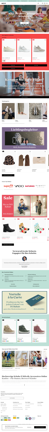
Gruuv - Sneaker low (6, 57)
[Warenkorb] (45, 3)
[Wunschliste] (42, 3)
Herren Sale (36, 65)
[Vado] (8, 187)
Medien (26, 411)
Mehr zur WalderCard (36, 288)
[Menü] (47, 3)
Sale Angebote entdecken (8, 246)
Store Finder (13, 286)
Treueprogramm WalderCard (17, 406)
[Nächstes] (46, 192)
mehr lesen (45, 351)
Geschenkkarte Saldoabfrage (17, 409)
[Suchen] (38, 3)
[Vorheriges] (3, 192)
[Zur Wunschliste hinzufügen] (15, 40)
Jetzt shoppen (24, 22)
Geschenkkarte (15, 407)
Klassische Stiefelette (6, 239)
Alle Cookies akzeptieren (40, 427)
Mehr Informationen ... (13, 428)
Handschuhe (19, 169)
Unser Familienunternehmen (29, 406)
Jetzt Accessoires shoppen (8, 175)
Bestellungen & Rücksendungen (18, 411)
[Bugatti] (30, 188)
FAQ (1, 414)
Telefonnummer (4, 411)
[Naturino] (19, 187)
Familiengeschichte (36, 286)
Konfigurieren (29, 427)
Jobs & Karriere (27, 409)
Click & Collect (40, 407)
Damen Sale (13, 65)
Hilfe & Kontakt (3, 413)
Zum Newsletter (12, 400)
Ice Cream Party (35, 239)
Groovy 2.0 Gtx (5, 340)
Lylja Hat (3, 169)
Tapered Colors (20, 239)
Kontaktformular (4, 409)
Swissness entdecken (13, 288)
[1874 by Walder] (40, 190)
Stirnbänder (34, 169)
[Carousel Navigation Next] (46, 63)
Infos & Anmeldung (25, 97)
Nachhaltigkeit (27, 407)
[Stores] (36, 3)
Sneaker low (19, 57)
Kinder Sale (13, 68)
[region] (24, 51)
